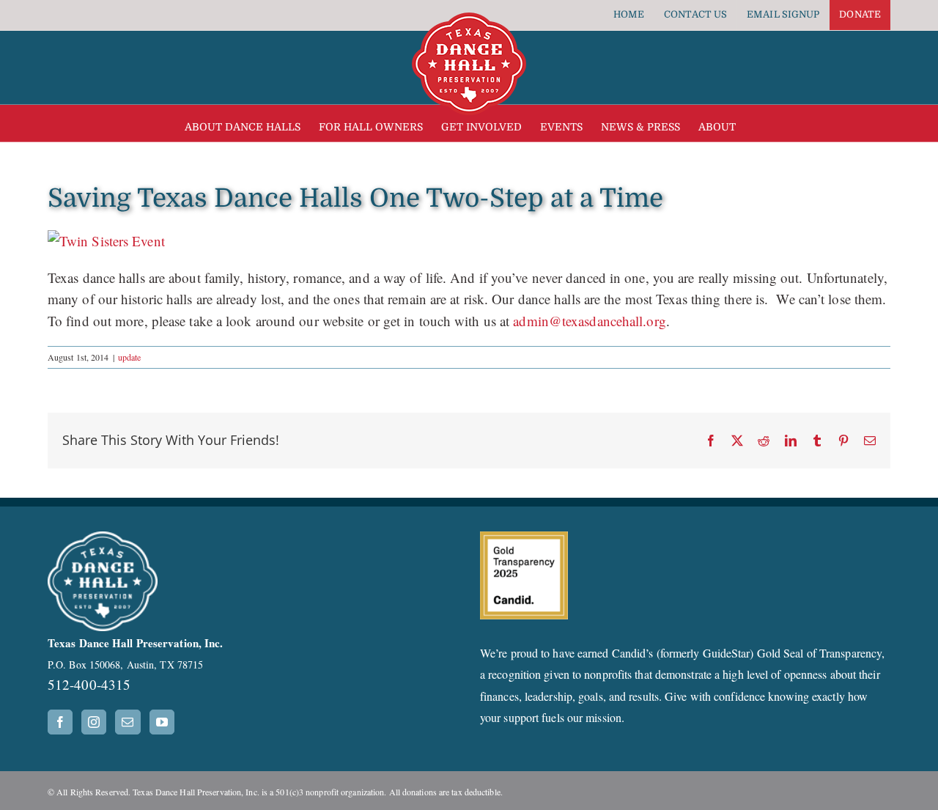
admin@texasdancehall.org (589, 321)
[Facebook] (60, 722)
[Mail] (127, 722)
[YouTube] (161, 722)
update (129, 357)
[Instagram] (93, 722)
